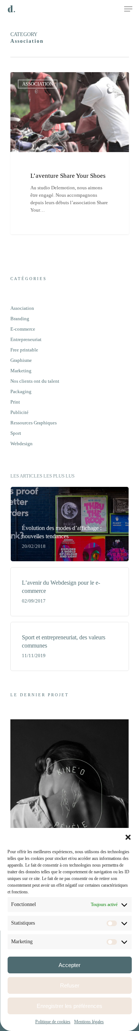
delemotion (35, 80)
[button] (128, 837)
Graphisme (21, 360)
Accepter (69, 965)
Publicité (19, 412)
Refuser (69, 985)
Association (22, 308)
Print (15, 402)
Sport (15, 433)
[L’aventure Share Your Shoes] (69, 153)
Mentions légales (89, 1021)
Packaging (21, 391)
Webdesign (21, 443)
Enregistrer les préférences (69, 1006)
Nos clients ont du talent (34, 381)
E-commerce (22, 329)
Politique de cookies (52, 1021)
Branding (19, 318)
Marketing (21, 370)
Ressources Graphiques (33, 422)
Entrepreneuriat (26, 339)
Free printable (24, 350)
